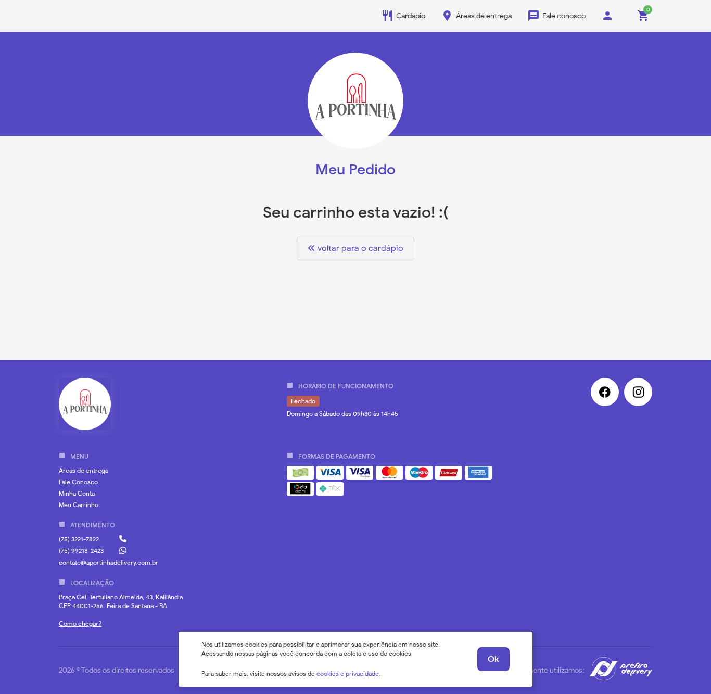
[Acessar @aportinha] (638, 392)
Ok (493, 659)
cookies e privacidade (347, 673)
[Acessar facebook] (605, 392)
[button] (83, 470)
